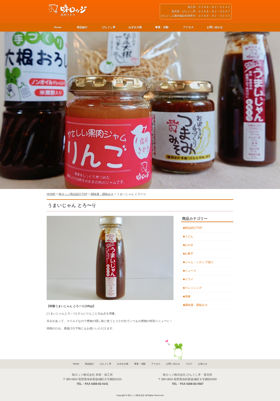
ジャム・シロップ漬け (199, 262)
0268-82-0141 (99, 383)
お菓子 (189, 253)
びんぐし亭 (108, 27)
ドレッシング (193, 287)
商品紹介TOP (193, 227)
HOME (51, 194)
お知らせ (202, 364)
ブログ (189, 364)
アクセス (188, 27)
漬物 (187, 296)
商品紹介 (82, 27)
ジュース (190, 270)
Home (58, 27)
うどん (189, 236)
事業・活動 (162, 27)
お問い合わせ (215, 27)
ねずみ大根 (135, 27)
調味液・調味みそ (102, 194)
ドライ (189, 279)
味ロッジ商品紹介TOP (73, 194)
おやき (189, 245)
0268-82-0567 (194, 383)
